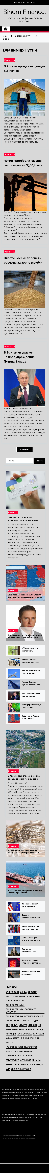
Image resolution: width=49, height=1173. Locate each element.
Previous (24, 449)
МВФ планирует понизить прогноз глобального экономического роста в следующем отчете (30, 661)
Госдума (35, 1021)
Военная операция (15, 1005)
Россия (29, 1056)
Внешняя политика (16, 1001)
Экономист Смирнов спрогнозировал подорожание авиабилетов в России (30, 672)
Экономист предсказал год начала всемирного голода (30, 950)
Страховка (25, 1060)
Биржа (23, 992)
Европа (32, 1029)
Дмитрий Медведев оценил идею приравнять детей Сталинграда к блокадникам (30, 694)
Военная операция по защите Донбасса (21, 1010)
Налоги (9, 1043)
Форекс (9, 1065)
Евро (8, 1029)
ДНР (8, 1025)
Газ (7, 1021)
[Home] (6, 28)
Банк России (12, 992)
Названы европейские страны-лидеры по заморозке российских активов (31, 916)
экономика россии (21, 1069)
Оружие (28, 1051)
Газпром (14, 1021)
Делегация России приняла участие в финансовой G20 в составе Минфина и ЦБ (30, 927)
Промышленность (15, 1056)
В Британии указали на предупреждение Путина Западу (19, 357)
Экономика (9, 60)
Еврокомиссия (19, 1029)
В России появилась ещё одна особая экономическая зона (24, 777)
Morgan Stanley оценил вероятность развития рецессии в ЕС (31, 683)
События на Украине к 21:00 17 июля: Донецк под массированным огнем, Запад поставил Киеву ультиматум (24, 596)
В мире (36, 996)
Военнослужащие (33, 1016)
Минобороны (32, 1038)
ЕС (39, 1025)
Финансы (12, 512)
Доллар (23, 1025)
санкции (38, 1065)
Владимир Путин (23, 996)
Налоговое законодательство (21, 1047)
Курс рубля (38, 1034)
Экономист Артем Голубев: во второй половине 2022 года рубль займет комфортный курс (25, 636)
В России (32, 992)
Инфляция (11, 1034)
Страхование (12, 1060)
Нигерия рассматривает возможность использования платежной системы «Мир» (23, 519)
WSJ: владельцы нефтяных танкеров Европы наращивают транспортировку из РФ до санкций (25, 892)
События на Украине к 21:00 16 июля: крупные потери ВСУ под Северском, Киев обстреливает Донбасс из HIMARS (31, 717)
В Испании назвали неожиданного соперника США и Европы (30, 905)
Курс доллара (24, 1034)
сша (8, 1069)
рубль (30, 1065)
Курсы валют (12, 1038)
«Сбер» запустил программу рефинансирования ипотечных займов (30, 649)
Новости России (14, 1051)
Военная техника (14, 1016)
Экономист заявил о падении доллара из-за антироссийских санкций (31, 961)
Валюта (10, 996)
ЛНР (22, 1038)
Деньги (14, 1025)
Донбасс (32, 1025)
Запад (40, 1029)
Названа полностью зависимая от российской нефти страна (31, 973)
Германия (25, 1021)
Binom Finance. (24, 11)
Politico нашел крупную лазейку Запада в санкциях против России (23, 851)
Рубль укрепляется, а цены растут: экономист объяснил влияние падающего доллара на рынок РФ (31, 706)
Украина (36, 1060)
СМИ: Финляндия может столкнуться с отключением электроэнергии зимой (30, 939)
